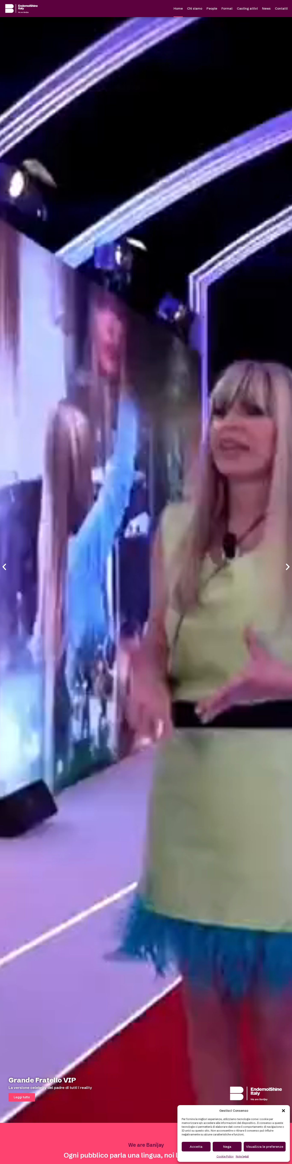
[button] (283, 1111)
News (266, 8)
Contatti (281, 8)
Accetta (196, 1147)
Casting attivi (247, 8)
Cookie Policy (225, 1156)
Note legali (242, 1156)
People (211, 8)
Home (178, 8)
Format (227, 8)
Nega (227, 1147)
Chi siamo (194, 8)
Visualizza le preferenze (264, 1147)
